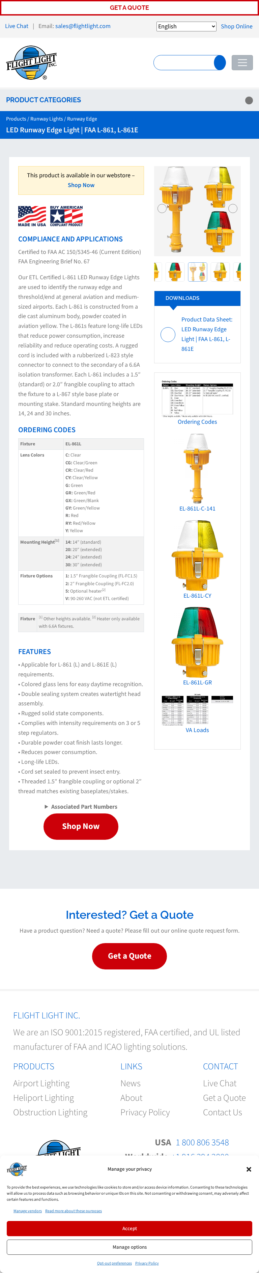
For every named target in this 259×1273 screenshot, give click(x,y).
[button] (249, 1169)
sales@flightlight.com (83, 26)
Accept (129, 1228)
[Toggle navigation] (242, 62)
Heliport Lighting (43, 1098)
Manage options (130, 1247)
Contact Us (222, 1112)
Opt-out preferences (114, 1263)
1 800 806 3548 (202, 1142)
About (131, 1098)
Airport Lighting (41, 1083)
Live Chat (16, 26)
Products (16, 119)
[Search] (220, 62)
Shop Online (237, 26)
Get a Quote (129, 7)
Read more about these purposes (73, 1211)
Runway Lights (46, 119)
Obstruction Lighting (50, 1112)
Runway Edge (82, 119)
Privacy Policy (147, 1263)
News (130, 1083)
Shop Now (81, 185)
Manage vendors (27, 1211)
